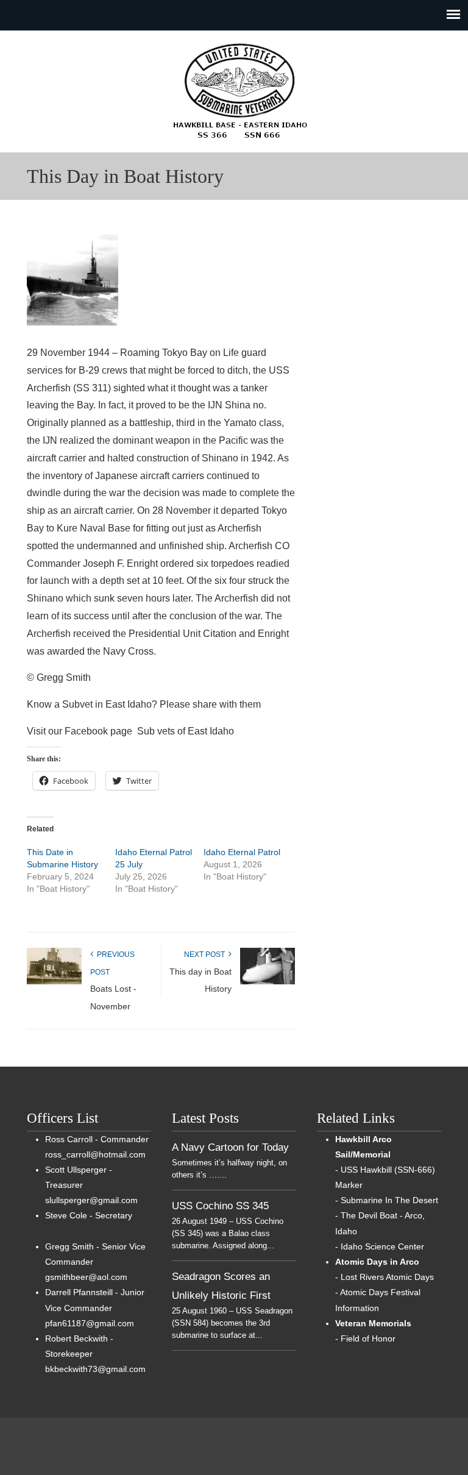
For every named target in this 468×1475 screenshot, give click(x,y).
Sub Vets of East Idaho (240, 91)
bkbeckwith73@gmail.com (95, 1369)
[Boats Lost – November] (54, 982)
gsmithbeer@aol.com (86, 1277)
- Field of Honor (365, 1338)
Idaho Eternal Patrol (242, 852)
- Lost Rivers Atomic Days (384, 1277)
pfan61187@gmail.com (89, 1323)
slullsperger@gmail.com (91, 1200)
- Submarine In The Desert (386, 1200)
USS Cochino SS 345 (220, 1206)
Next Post (206, 954)
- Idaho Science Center (379, 1246)
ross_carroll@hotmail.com (95, 1154)
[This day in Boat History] (267, 982)
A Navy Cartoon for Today (230, 1147)
